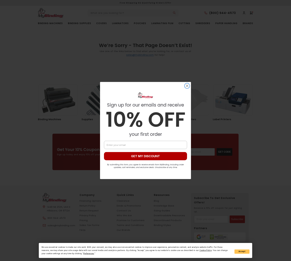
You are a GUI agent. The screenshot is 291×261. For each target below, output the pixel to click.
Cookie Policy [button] (205, 250)
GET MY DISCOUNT (145, 156)
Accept (242, 251)
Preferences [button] (88, 254)
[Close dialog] (187, 85)
